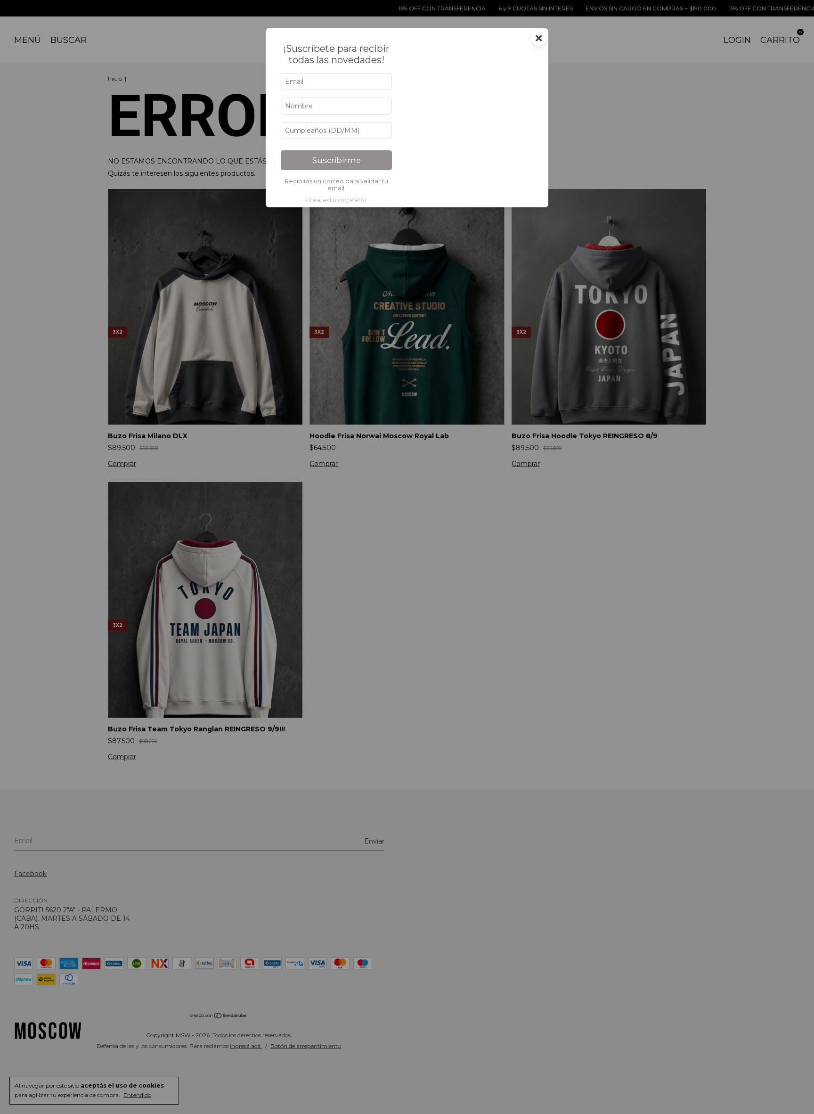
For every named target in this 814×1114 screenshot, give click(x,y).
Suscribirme (336, 160)
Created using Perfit (336, 200)
